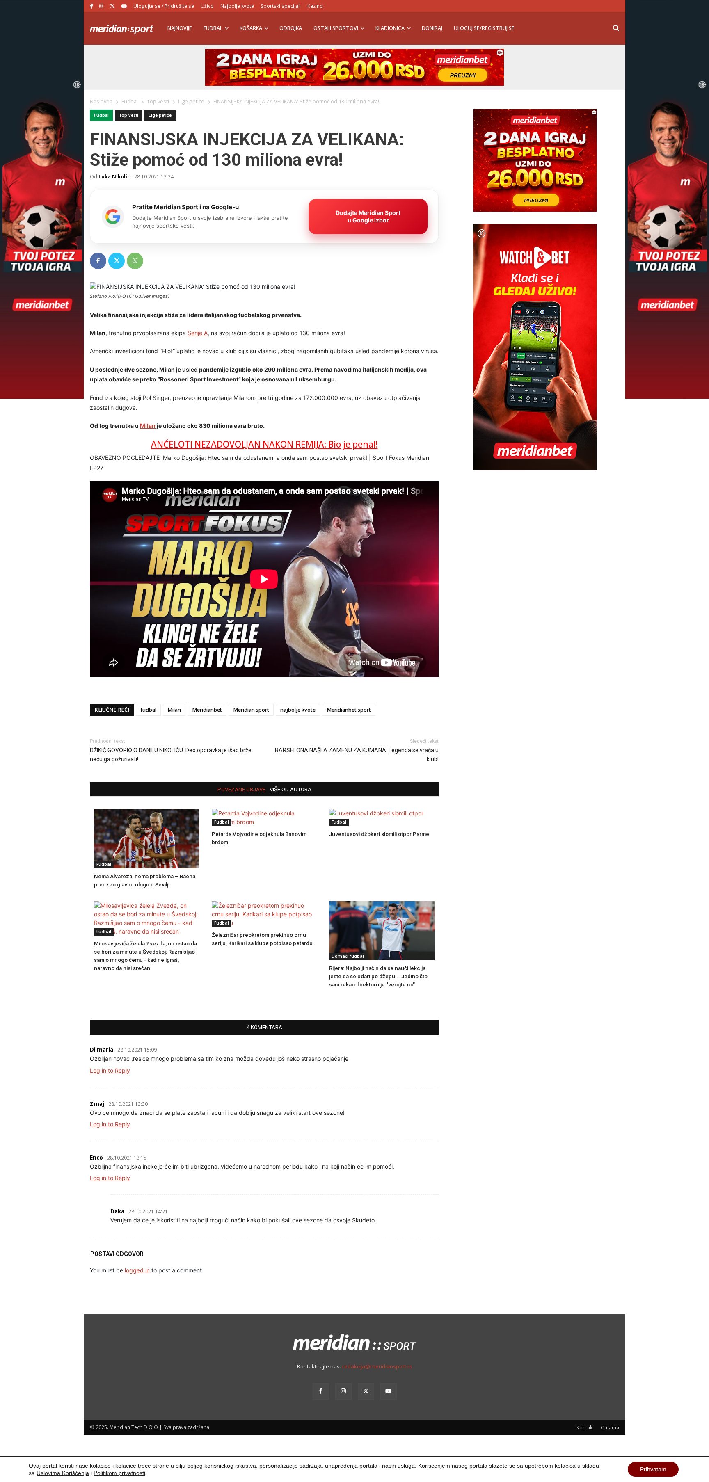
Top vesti (128, 115)
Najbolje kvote (237, 5)
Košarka (251, 28)
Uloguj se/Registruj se (484, 28)
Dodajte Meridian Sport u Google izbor (368, 216)
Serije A (198, 332)
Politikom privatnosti (119, 1473)
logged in (137, 1270)
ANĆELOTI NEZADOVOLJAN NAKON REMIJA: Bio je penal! (264, 444)
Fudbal (213, 28)
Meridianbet (207, 709)
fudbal (148, 709)
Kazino (315, 5)
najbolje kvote (298, 709)
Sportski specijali (281, 5)
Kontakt (585, 1427)
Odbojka (290, 28)
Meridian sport (251, 709)
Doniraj (432, 28)
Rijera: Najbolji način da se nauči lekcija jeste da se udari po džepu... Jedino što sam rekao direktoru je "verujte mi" (378, 976)
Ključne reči (111, 709)
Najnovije (179, 28)
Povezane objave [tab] (241, 789)
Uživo (207, 5)
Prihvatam (653, 1469)
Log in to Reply (110, 1070)
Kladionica (390, 28)
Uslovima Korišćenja (63, 1473)
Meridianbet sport (349, 709)
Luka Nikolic (114, 176)
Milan (148, 425)
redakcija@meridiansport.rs (377, 1366)
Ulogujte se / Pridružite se (163, 5)
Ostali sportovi (335, 28)
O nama (610, 1427)
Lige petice (160, 115)
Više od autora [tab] (290, 789)
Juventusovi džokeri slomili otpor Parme (379, 834)
